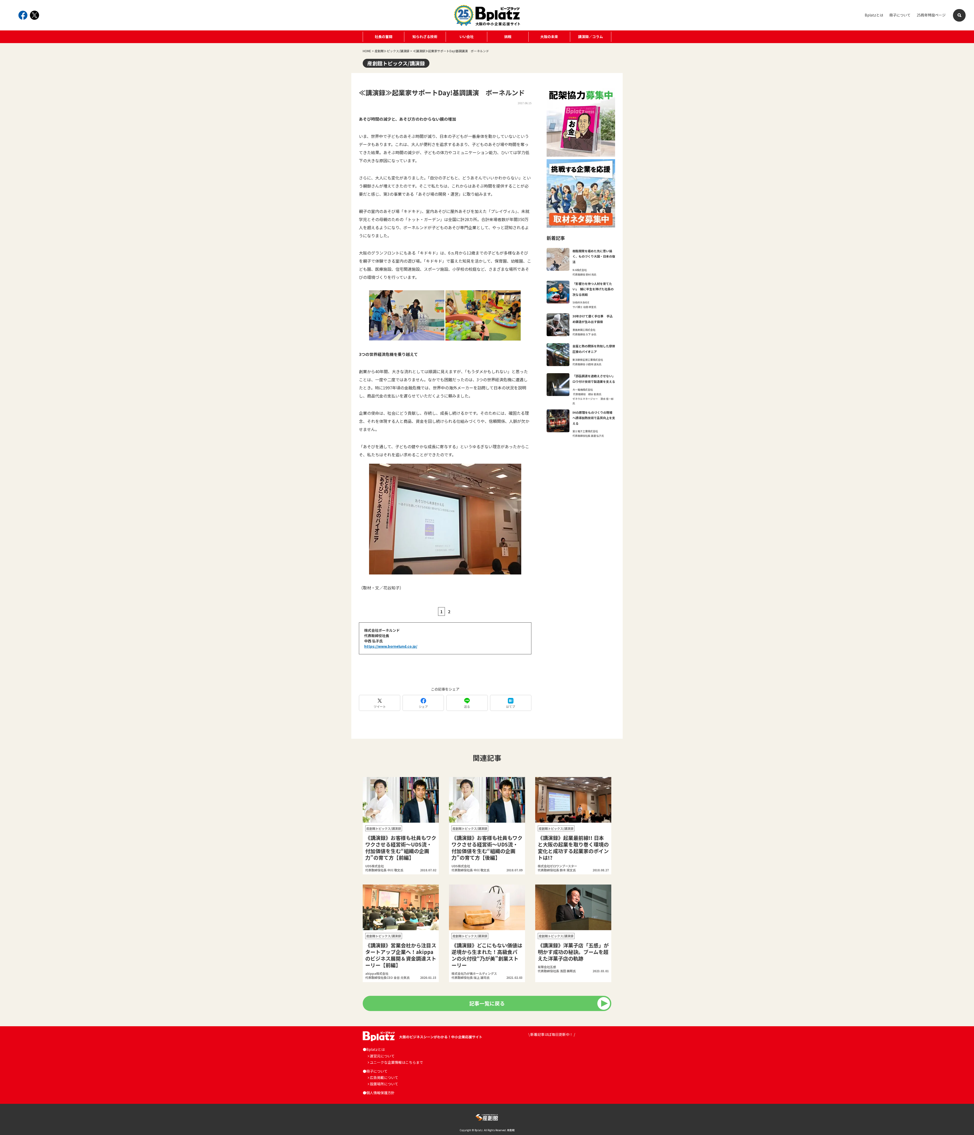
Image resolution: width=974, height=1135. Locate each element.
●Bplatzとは (374, 1049)
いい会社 (466, 36)
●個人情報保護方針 (379, 1092)
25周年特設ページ (931, 14)
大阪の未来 (549, 36)
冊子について (900, 14)
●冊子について (375, 1071)
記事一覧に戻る (487, 1003)
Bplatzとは (874, 14)
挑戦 (507, 36)
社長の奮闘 (383, 36)
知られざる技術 (424, 36)
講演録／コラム (590, 36)
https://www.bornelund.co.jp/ (390, 646)
